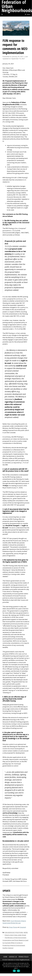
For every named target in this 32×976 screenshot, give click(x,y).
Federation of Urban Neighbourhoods (17, 6)
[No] (30, 967)
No (18, 971)
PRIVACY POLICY (24, 956)
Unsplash (23, 927)
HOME (5, 956)
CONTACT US (13, 956)
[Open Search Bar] (2, 14)
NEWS (26, 932)
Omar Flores (13, 927)
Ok (14, 971)
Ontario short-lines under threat (15, 935)
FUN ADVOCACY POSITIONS (14, 932)
